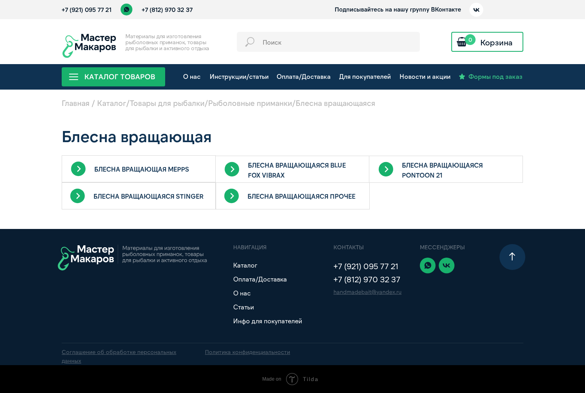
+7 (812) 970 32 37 (167, 9)
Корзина (496, 42)
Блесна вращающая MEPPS (141, 169)
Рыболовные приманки (250, 103)
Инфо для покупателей (267, 321)
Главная (76, 103)
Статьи (243, 307)
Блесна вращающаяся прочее (301, 196)
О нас (242, 293)
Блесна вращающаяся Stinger (148, 196)
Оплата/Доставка (260, 279)
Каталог (111, 103)
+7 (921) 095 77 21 (86, 9)
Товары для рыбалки (167, 103)
